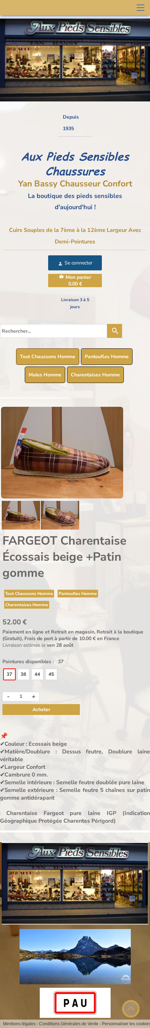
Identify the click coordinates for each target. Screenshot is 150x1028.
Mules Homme (45, 374)
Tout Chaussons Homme (47, 356)
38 (23, 674)
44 (37, 674)
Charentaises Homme (95, 374)
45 (51, 674)
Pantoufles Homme (107, 356)
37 (9, 674)
